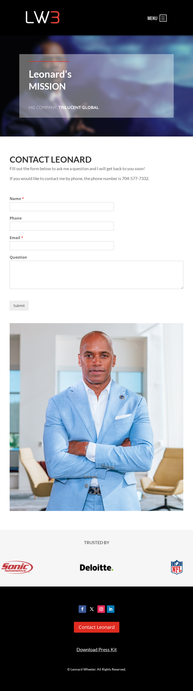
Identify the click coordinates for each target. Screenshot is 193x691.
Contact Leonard (97, 627)
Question (18, 257)
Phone (16, 218)
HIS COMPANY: (64, 107)
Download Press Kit (96, 649)
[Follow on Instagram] (101, 609)
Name (17, 198)
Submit (19, 305)
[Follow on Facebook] (82, 609)
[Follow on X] (92, 609)
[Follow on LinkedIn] (110, 609)
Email (16, 237)
